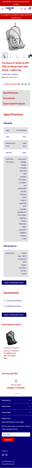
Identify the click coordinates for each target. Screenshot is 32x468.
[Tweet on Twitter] (25, 84)
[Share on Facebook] (19, 84)
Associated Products (14, 103)
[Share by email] (29, 84)
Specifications (10, 92)
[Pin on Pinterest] (22, 84)
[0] (29, 9)
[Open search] (22, 9)
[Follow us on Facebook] (3, 454)
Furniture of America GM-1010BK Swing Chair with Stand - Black (11, 354)
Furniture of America (10, 74)
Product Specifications (14, 300)
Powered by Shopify (8, 464)
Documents (9, 98)
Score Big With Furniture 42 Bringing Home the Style (16, 3)
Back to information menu (14, 283)
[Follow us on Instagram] (6, 454)
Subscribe (8, 440)
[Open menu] (3, 9)
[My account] (25, 9)
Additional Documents (13, 306)
